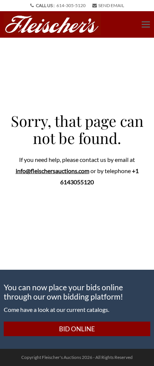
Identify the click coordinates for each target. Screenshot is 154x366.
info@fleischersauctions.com (52, 170)
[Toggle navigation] (145, 24)
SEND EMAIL (111, 5)
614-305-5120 (71, 5)
